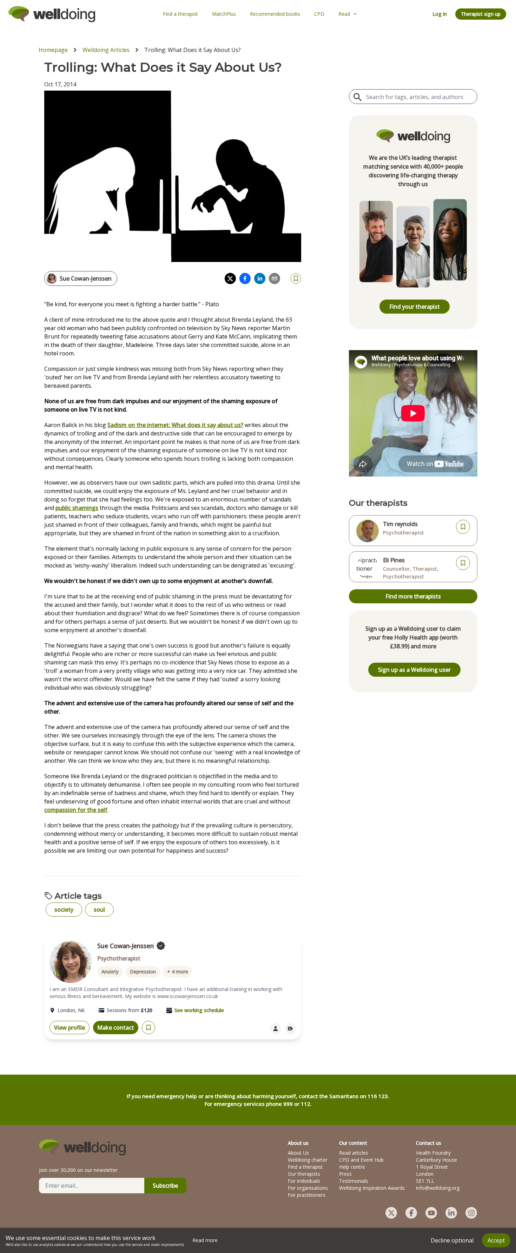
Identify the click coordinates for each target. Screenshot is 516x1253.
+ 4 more (177, 971)
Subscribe (165, 1185)
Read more (205, 1240)
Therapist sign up (481, 14)
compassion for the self (75, 810)
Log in (439, 14)
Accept (496, 1240)
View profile (69, 1027)
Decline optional (452, 1240)
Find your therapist (414, 306)
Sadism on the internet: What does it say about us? (175, 425)
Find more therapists (413, 596)
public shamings (76, 508)
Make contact (115, 1027)
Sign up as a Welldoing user (414, 670)
